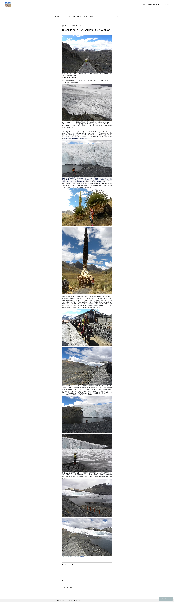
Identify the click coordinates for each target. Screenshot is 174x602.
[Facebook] (166, 4)
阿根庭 (91, 16)
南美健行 (63, 16)
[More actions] (111, 25)
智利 (74, 16)
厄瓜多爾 (79, 16)
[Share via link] (72, 564)
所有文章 (57, 16)
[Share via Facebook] (62, 564)
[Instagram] (168, 4)
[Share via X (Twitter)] (65, 564)
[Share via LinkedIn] (69, 564)
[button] (117, 16)
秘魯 (69, 16)
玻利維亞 (86, 16)
